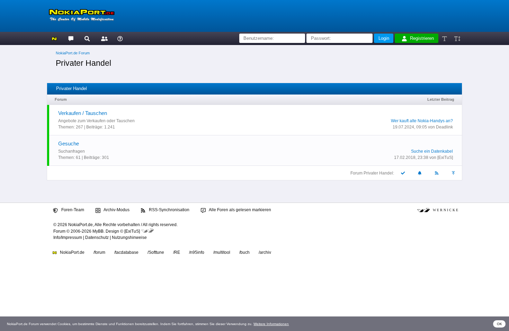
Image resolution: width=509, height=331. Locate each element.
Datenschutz (97, 237)
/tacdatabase (126, 252)
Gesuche (68, 143)
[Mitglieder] (103, 38)
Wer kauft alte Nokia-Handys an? (422, 121)
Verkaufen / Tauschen (82, 113)
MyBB (98, 231)
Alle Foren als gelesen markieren (239, 210)
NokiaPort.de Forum (73, 53)
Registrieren (422, 38)
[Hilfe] (120, 38)
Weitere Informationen (271, 324)
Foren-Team (72, 210)
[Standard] (445, 38)
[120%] (457, 38)
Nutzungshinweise (129, 237)
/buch (244, 252)
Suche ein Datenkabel (432, 151)
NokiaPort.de (71, 252)
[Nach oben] (454, 173)
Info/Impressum (67, 237)
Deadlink (444, 127)
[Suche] (87, 38)
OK (499, 324)
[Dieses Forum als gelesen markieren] (403, 173)
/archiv (265, 252)
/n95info (196, 252)
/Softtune (156, 252)
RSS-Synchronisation (168, 210)
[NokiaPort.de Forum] (70, 38)
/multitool (221, 252)
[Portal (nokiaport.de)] (54, 38)
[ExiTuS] (445, 157)
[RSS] (437, 173)
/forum (99, 252)
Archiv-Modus (116, 210)
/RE (176, 252)
